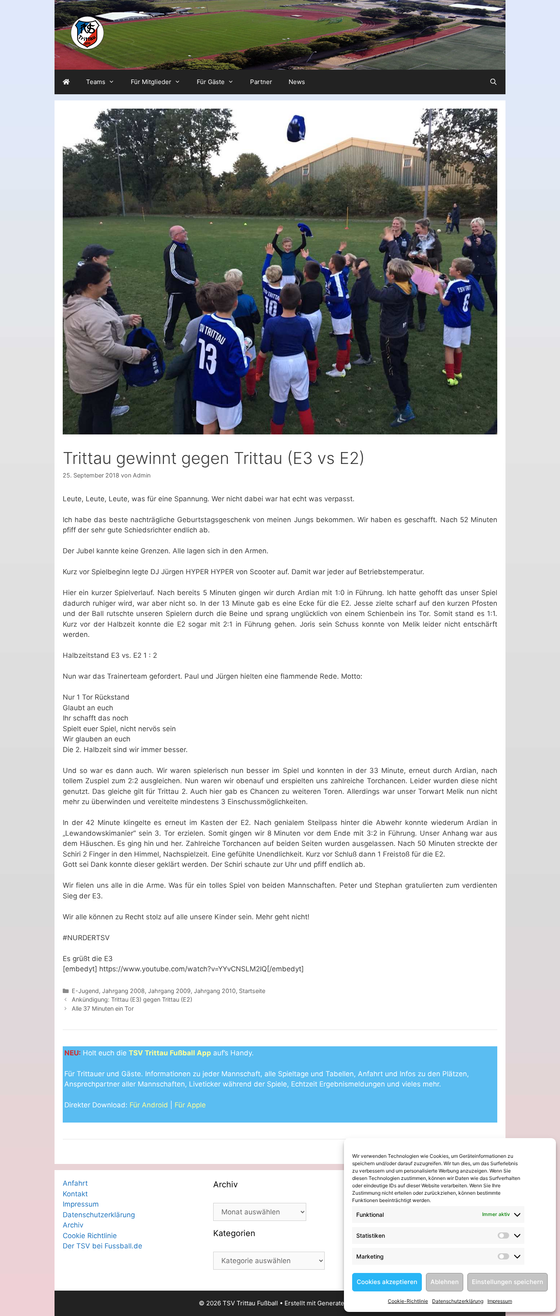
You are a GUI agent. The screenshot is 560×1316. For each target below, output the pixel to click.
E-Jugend (85, 990)
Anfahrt (75, 1183)
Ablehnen (444, 1282)
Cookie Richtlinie (90, 1236)
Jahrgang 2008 (123, 990)
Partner (261, 82)
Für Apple (190, 1105)
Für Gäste (211, 82)
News (297, 82)
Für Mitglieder (151, 82)
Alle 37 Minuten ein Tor (103, 1008)
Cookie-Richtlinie (408, 1301)
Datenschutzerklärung (457, 1301)
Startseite (252, 990)
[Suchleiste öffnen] (493, 82)
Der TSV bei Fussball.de (102, 1246)
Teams (95, 82)
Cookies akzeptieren (387, 1282)
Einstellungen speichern (507, 1282)
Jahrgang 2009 (169, 990)
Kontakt (75, 1194)
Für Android (149, 1105)
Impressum (499, 1301)
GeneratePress (339, 1303)
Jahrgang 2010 (215, 990)
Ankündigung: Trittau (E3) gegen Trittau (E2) (132, 999)
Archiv (73, 1225)
